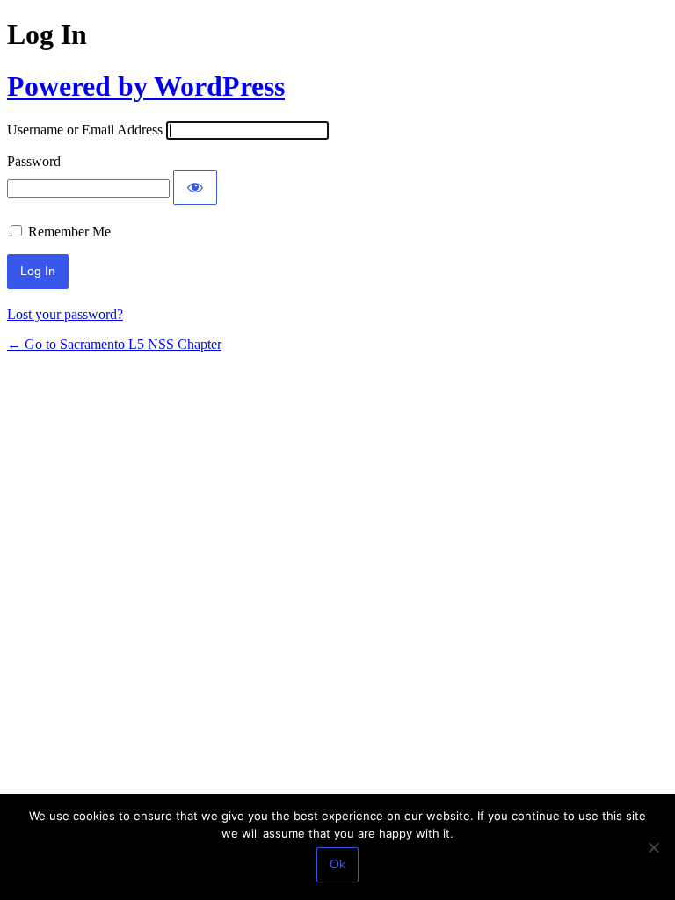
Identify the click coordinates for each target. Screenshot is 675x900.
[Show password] (195, 187)
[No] (653, 847)
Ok (337, 864)
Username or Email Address (85, 129)
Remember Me (69, 231)
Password (34, 161)
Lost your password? (65, 314)
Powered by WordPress (146, 86)
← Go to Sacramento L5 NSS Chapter (114, 344)
